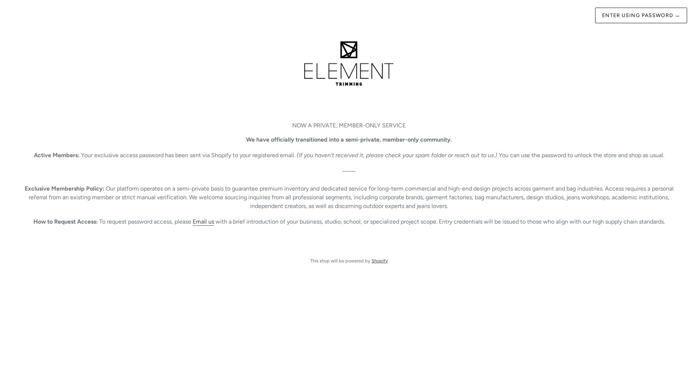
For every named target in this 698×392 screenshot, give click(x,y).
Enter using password (641, 15)
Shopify (380, 261)
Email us (203, 221)
